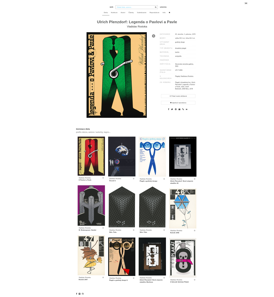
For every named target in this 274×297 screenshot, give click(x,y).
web (111, 7)
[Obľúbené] (169, 12)
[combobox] (136, 7)
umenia (163, 7)
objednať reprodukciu (178, 103)
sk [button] (246, 3)
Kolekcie (114, 12)
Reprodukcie (154, 12)
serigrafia (178, 56)
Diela (106, 12)
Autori (123, 12)
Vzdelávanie (141, 12)
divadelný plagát (180, 48)
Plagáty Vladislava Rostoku (184, 76)
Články (131, 12)
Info (164, 12)
